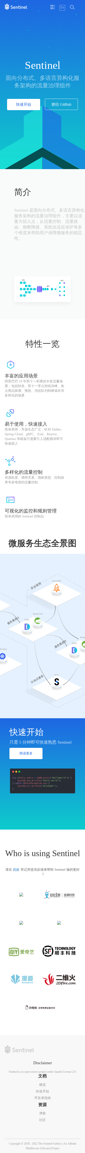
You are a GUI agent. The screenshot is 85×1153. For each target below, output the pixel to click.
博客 (42, 1113)
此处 (16, 869)
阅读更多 (26, 753)
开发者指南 (42, 1098)
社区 (42, 1120)
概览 (42, 1085)
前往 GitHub (61, 104)
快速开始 (23, 104)
